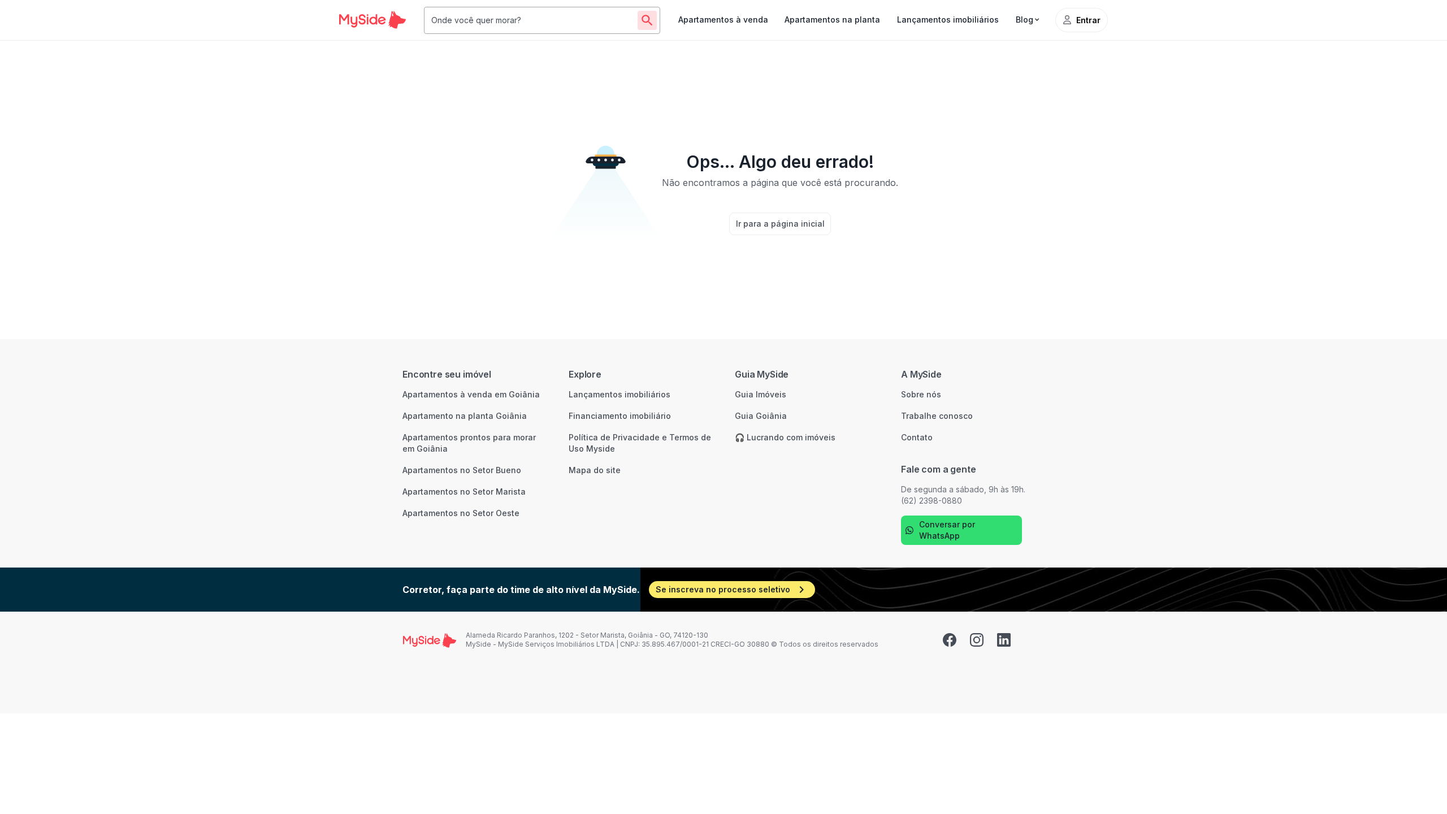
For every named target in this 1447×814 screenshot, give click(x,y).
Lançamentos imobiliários (948, 19)
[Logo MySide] (372, 20)
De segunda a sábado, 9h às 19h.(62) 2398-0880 (963, 494)
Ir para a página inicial (780, 223)
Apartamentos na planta (832, 19)
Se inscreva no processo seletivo (723, 589)
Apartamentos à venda (723, 19)
